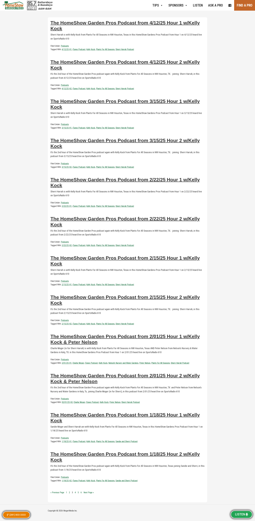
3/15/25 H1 (67, 128)
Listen (198, 5)
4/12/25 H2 (67, 88)
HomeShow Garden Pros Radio (13, 5)
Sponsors (176, 5)
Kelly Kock (90, 49)
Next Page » (89, 492)
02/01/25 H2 (67, 402)
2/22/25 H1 (67, 206)
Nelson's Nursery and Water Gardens (123, 363)
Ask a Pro (215, 5)
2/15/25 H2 (67, 324)
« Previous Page (57, 492)
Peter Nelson (144, 363)
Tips (155, 5)
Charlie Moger (78, 363)
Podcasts (65, 46)
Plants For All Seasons (105, 49)
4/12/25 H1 (67, 49)
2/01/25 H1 (67, 363)
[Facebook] (230, 5)
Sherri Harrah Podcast (125, 49)
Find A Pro (244, 5)
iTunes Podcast (79, 49)
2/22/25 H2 (67, 245)
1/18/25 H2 (67, 480)
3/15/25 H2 (67, 167)
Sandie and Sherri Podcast (127, 441)
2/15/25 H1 (67, 284)
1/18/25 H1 (67, 441)
